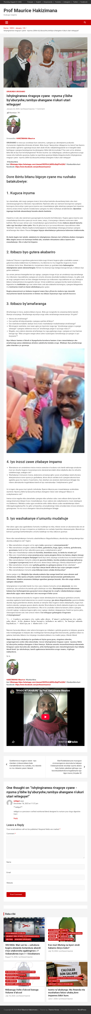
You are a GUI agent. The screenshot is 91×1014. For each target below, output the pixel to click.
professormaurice (27, 109)
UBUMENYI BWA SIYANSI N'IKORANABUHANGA (22, 936)
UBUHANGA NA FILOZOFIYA (15, 975)
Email (9, 872)
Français (30, 2)
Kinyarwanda (48, 2)
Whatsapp (14, 164)
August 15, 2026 (11, 957)
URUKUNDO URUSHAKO (16, 91)
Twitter (75, 2)
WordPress (82, 1010)
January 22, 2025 (13, 109)
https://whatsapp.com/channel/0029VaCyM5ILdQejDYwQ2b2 (41, 164)
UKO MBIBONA (62, 936)
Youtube (58, 2)
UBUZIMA (9, 939)
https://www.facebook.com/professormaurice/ (33, 167)
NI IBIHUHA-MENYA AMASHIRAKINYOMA (20, 972)
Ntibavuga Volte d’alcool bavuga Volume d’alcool (21, 991)
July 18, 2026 (53, 951)
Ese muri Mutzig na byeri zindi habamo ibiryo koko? (64, 946)
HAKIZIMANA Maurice (25, 138)
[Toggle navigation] (7, 22)
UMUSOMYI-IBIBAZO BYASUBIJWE (61, 939)
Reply (16, 818)
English (38, 2)
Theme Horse (53, 1010)
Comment (11, 834)
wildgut (17, 801)
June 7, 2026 (53, 999)
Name (9, 862)
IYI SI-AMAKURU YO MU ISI (15, 933)
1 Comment (40, 109)
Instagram (67, 2)
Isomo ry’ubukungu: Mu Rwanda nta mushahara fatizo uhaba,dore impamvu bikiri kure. (66, 992)
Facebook (83, 2)
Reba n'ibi (10, 914)
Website (10, 883)
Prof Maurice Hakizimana (30, 10)
